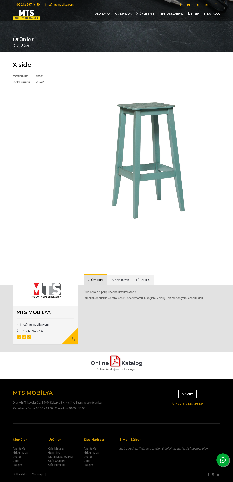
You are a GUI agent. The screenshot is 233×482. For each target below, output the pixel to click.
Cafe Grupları (56, 461)
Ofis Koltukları (57, 465)
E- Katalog (212, 13)
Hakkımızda (122, 13)
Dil (206, 5)
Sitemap (37, 474)
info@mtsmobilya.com (59, 4)
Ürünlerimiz (145, 13)
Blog (16, 461)
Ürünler (17, 457)
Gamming (54, 452)
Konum (188, 394)
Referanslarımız (171, 13)
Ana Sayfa (102, 13)
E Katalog (21, 474)
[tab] (95, 280)
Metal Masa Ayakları (61, 457)
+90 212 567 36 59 (27, 4)
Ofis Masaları (56, 448)
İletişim (193, 13)
